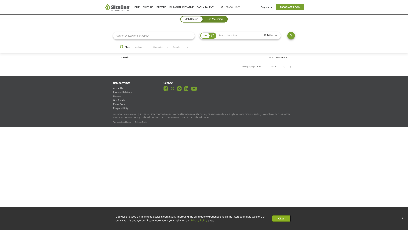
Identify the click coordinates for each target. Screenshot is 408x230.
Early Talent (205, 7)
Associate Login (290, 7)
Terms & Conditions (122, 122)
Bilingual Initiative (181, 7)
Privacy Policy (141, 122)
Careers (117, 96)
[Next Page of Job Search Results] (290, 67)
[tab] (191, 19)
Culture (148, 7)
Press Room (119, 104)
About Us (118, 88)
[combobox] (153, 35)
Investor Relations (122, 92)
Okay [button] (281, 218)
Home (136, 7)
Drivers (161, 7)
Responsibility (120, 108)
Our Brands (119, 100)
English (265, 7)
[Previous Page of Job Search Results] (284, 67)
